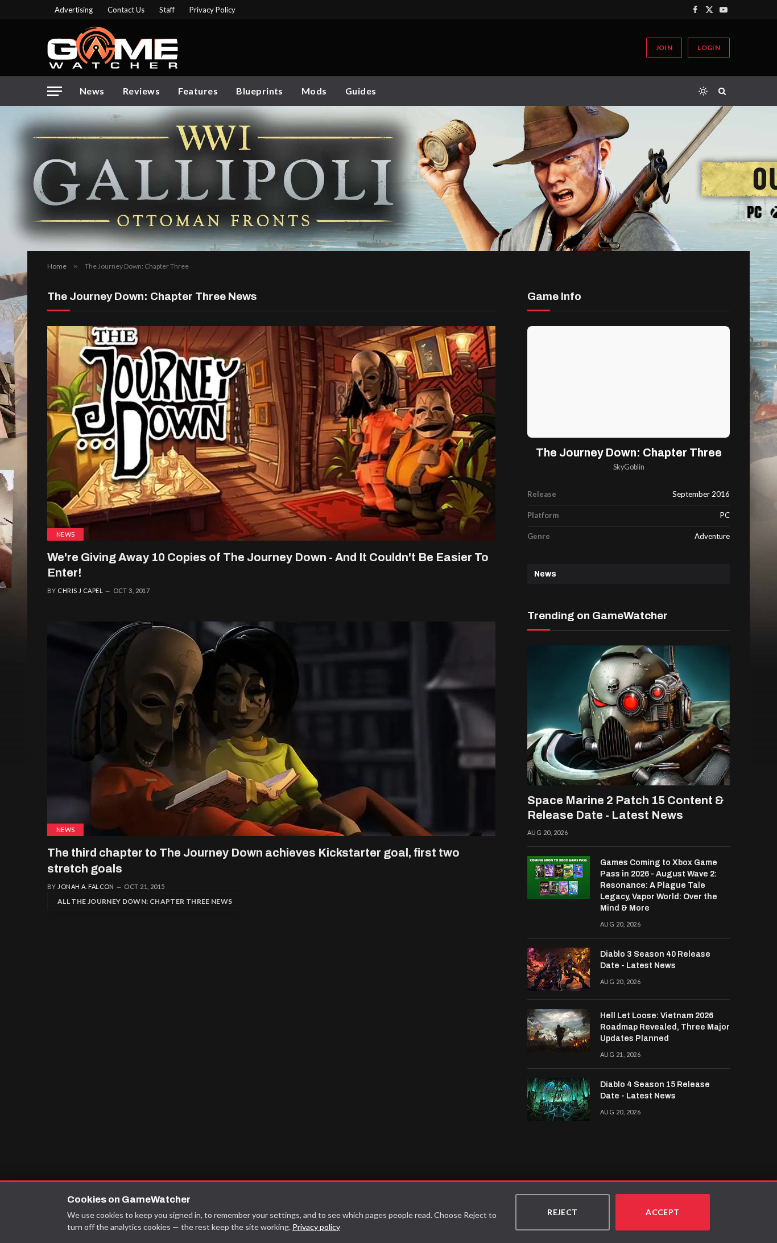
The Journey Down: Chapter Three (629, 453)
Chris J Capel (80, 590)
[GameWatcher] (112, 48)
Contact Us (126, 9)
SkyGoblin (628, 467)
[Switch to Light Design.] (703, 91)
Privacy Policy (212, 9)
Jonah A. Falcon (85, 886)
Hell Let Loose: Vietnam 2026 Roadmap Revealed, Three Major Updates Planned (665, 1027)
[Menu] (54, 91)
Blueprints (259, 90)
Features (198, 90)
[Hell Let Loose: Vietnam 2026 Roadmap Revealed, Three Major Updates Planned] (558, 1030)
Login (708, 47)
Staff (167, 9)
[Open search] (724, 91)
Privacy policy (316, 1227)
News (92, 90)
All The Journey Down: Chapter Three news (144, 901)
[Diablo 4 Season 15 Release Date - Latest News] (558, 1099)
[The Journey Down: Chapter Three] (628, 381)
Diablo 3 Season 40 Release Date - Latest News (655, 960)
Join (664, 47)
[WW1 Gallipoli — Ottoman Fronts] (388, 178)
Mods (314, 90)
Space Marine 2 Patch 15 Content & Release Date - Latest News (625, 807)
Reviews (141, 90)
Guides (361, 90)
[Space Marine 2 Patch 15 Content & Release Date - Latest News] (628, 715)
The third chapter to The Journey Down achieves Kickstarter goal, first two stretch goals (253, 860)
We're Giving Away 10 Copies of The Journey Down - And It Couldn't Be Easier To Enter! (268, 565)
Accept (663, 1212)
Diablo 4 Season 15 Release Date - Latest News (655, 1090)
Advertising (74, 9)
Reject (562, 1212)
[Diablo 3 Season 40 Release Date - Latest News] (558, 969)
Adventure (712, 536)
